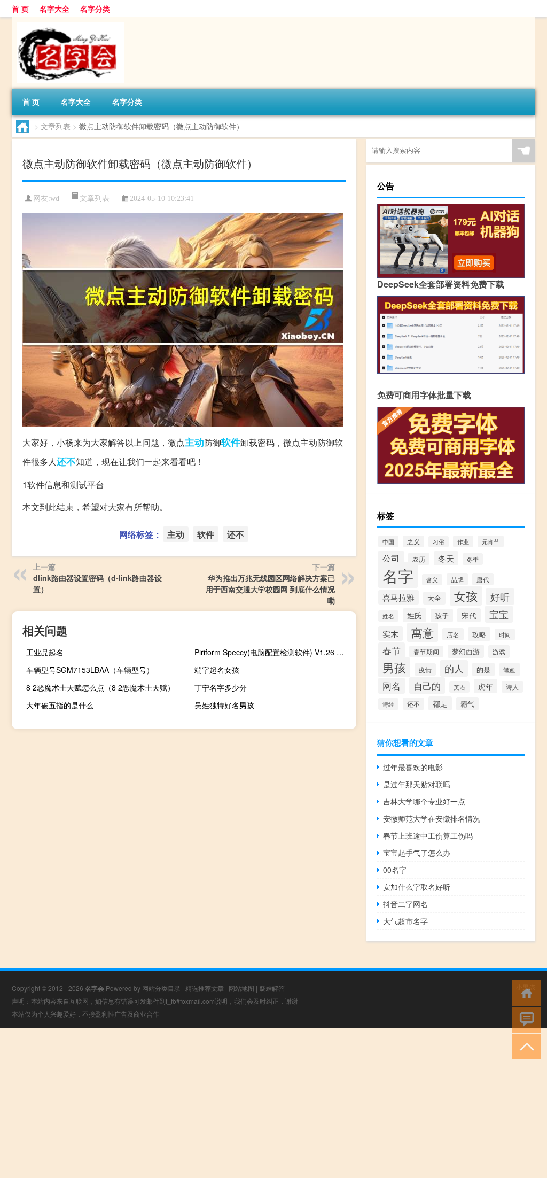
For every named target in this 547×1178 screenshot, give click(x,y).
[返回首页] (524, 992)
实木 (390, 633)
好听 (500, 596)
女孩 (466, 595)
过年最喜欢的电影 (413, 767)
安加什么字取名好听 (416, 886)
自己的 (427, 685)
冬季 (473, 559)
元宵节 (490, 541)
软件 (230, 442)
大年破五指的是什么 (59, 705)
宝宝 (499, 614)
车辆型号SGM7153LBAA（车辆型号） (90, 669)
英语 (459, 687)
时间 (505, 634)
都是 (440, 703)
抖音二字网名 (405, 903)
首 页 (20, 8)
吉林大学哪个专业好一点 (424, 801)
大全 (434, 598)
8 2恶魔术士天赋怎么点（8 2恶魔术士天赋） (100, 687)
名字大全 (54, 8)
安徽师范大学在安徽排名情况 (431, 818)
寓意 (422, 632)
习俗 (438, 542)
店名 (453, 634)
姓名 (388, 616)
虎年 (485, 686)
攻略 (479, 634)
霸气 (467, 704)
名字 (397, 575)
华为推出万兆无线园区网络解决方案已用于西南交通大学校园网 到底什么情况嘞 (270, 589)
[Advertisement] (273, 1103)
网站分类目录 (161, 988)
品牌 (457, 579)
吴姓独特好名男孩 (224, 705)
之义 (413, 541)
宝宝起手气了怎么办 (416, 852)
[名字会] (68, 20)
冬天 (446, 558)
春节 (391, 650)
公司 (391, 558)
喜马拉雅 (398, 597)
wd (54, 199)
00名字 (395, 869)
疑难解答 (272, 988)
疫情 (425, 669)
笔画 (509, 669)
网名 (391, 685)
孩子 (442, 615)
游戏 (499, 651)
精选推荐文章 (204, 988)
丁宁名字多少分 (220, 687)
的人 (454, 668)
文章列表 (56, 126)
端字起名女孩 (216, 669)
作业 (463, 541)
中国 (388, 541)
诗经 (388, 704)
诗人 (512, 687)
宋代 (469, 615)
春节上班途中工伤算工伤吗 (428, 835)
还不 (66, 461)
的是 (483, 669)
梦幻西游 (466, 651)
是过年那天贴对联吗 (416, 784)
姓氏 (414, 615)
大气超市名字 (405, 921)
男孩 (394, 667)
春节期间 (426, 651)
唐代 (482, 579)
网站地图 (241, 988)
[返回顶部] (524, 1046)
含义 (432, 580)
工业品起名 (45, 652)
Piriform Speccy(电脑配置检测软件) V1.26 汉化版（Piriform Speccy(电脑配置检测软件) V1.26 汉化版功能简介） (274, 652)
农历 (418, 558)
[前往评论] (524, 1019)
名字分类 (95, 8)
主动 (194, 442)
